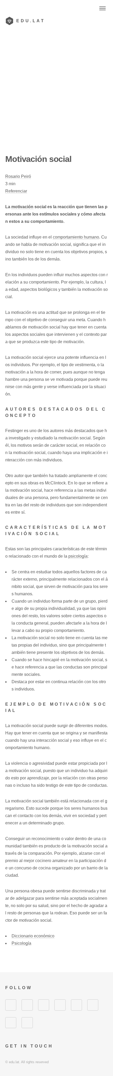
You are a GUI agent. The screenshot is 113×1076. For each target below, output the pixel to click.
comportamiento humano (76, 237)
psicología (78, 556)
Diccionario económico (33, 936)
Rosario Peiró (18, 176)
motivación (22, 207)
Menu (102, 8)
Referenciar (16, 191)
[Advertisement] (56, 95)
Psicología (21, 943)
